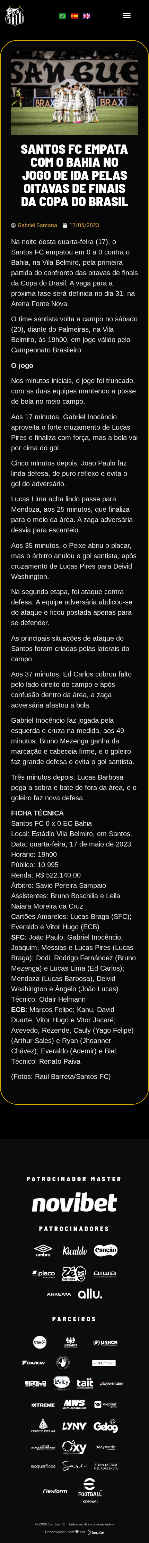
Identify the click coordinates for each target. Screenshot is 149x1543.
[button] (127, 15)
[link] (25, 15)
